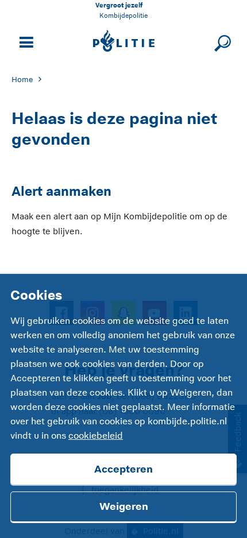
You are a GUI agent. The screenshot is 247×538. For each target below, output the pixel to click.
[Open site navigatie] (24, 41)
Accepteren (123, 469)
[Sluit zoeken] (221, 41)
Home (22, 79)
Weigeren (123, 506)
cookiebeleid (95, 436)
